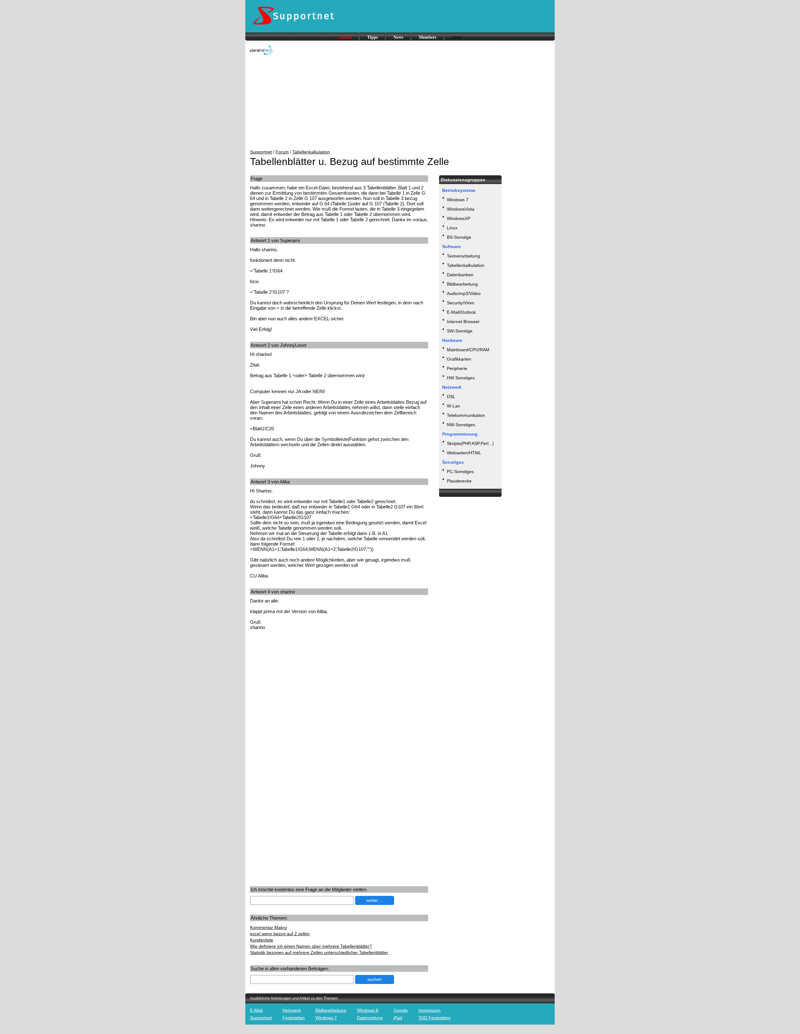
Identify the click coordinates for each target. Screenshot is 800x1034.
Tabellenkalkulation (311, 151)
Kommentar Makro (268, 927)
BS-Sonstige (459, 237)
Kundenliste (261, 939)
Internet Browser (463, 321)
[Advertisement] (400, 102)
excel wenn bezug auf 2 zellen (280, 933)
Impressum (429, 1010)
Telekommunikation (466, 415)
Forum (345, 37)
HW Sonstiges (461, 377)
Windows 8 (367, 1010)
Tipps (372, 37)
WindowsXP (458, 218)
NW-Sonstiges (461, 424)
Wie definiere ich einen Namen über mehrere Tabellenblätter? (311, 946)
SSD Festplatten (434, 1017)
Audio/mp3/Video (464, 293)
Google (400, 1010)
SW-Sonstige (459, 330)
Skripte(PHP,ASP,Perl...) (470, 443)
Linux (452, 227)
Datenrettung (370, 1017)
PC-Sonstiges (460, 471)
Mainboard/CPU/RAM (468, 349)
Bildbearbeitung (462, 284)
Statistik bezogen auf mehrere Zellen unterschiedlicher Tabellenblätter (319, 952)
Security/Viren (460, 302)
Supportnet (261, 151)
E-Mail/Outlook (461, 312)
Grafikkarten (459, 359)
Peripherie (457, 368)
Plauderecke (459, 480)
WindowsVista (460, 209)
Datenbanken (460, 274)
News (398, 37)
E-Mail (256, 1010)
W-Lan (453, 405)
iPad (397, 1017)
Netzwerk (291, 1010)
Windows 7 (457, 199)
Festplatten (293, 1017)
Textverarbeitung (463, 255)
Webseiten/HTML (464, 452)
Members (427, 37)
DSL (451, 396)
